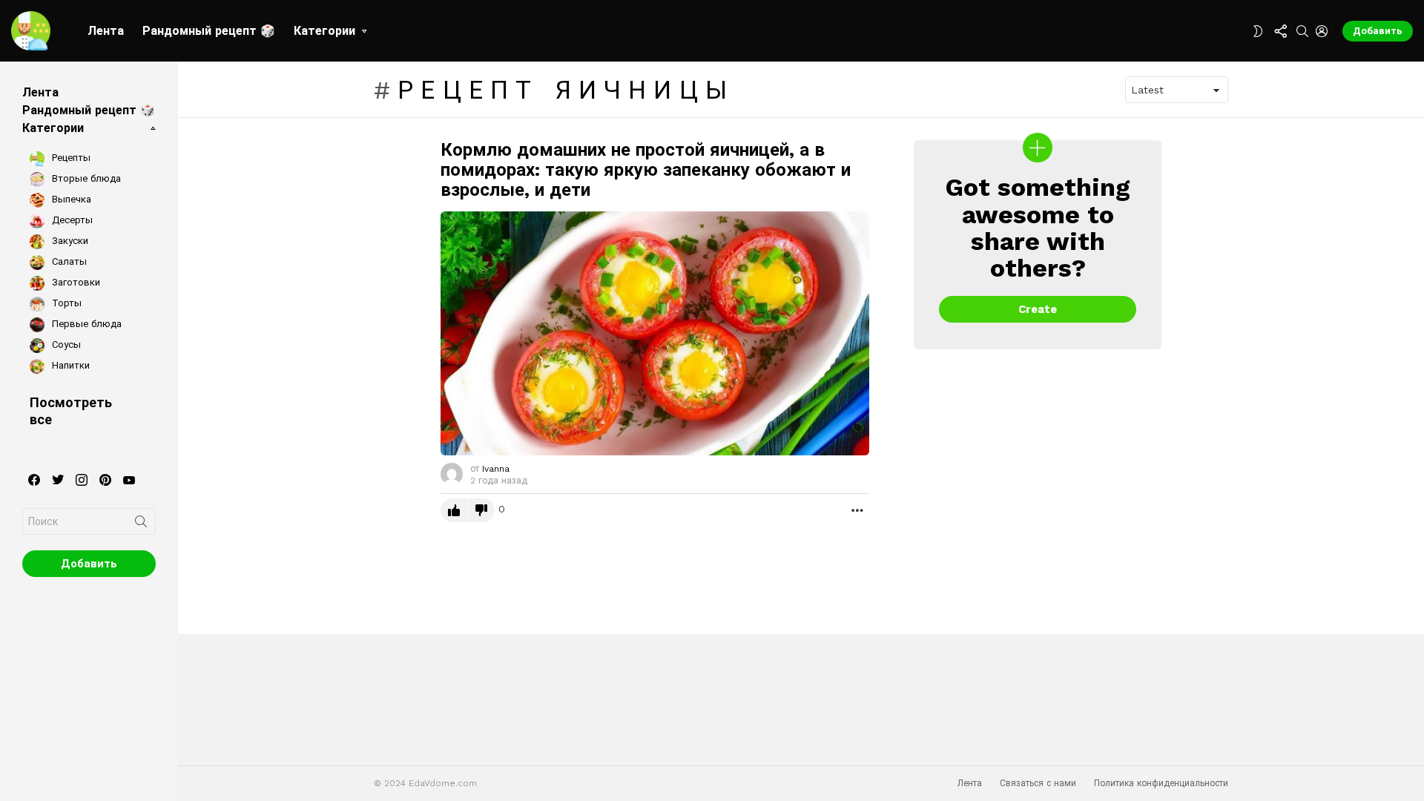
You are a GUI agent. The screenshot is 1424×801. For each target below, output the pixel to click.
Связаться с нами (1038, 783)
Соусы (65, 344)
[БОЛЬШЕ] (857, 510)
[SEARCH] (1302, 31)
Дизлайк (481, 510)
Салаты (68, 261)
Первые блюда (85, 323)
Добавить (1377, 30)
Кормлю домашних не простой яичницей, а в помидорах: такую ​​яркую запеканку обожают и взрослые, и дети (646, 169)
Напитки (69, 365)
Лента (106, 31)
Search (141, 524)
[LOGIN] (1322, 31)
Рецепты (69, 157)
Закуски (68, 240)
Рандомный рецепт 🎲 (208, 31)
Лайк (454, 510)
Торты (65, 303)
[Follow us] (1280, 31)
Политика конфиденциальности (1161, 783)
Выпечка (70, 199)
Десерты (71, 219)
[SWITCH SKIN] (1258, 31)
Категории (324, 31)
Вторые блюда (85, 178)
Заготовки (74, 282)
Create (1037, 309)
